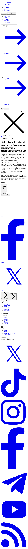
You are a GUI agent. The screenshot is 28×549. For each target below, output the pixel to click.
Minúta (2, 137)
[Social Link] (14, 366)
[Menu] (14, 13)
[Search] (11, 13)
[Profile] (8, 13)
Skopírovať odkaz (5, 194)
